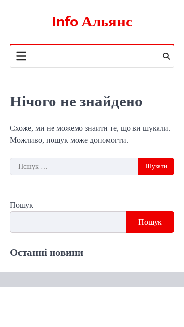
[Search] (166, 56)
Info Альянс (92, 22)
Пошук (21, 205)
